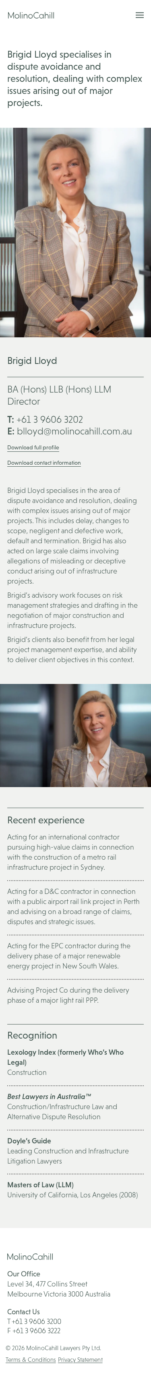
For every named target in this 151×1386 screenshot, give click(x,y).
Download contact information (44, 462)
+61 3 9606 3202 (45, 419)
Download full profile (33, 447)
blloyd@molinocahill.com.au (69, 431)
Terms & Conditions (31, 1359)
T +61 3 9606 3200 (34, 1321)
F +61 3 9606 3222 (33, 1330)
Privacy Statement (80, 1359)
